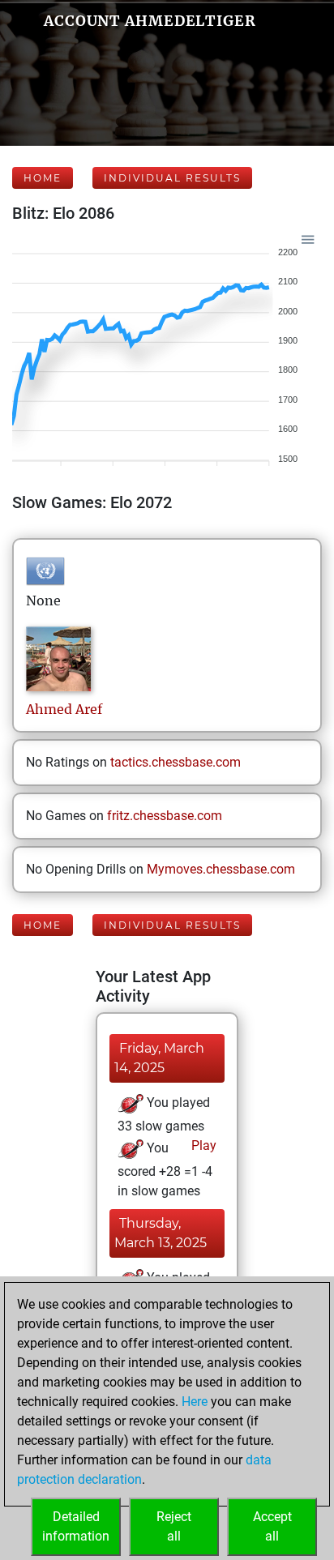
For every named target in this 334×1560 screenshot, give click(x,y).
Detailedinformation (75, 1526)
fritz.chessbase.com (164, 815)
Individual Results (172, 178)
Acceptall (272, 1526)
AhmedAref (64, 709)
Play (202, 1145)
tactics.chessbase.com (175, 762)
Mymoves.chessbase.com (221, 869)
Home (43, 178)
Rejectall (173, 1526)
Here (195, 1401)
